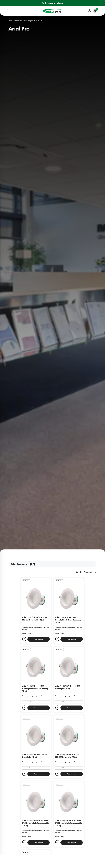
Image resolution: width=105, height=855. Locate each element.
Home (10, 20)
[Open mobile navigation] (11, 11)
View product (39, 639)
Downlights (28, 20)
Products (18, 20)
